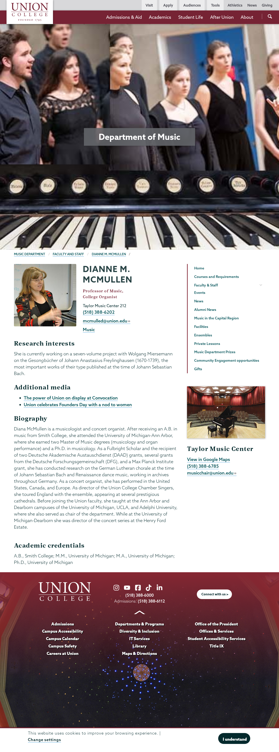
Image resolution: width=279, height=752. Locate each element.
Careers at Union (62, 653)
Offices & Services (216, 631)
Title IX (216, 646)
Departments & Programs (139, 624)
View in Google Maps (208, 459)
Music (89, 329)
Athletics (235, 5)
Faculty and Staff (68, 254)
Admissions (62, 624)
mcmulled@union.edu (105, 321)
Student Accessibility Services (216, 638)
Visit (149, 5)
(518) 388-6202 (99, 312)
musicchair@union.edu (210, 473)
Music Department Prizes (214, 352)
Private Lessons (207, 343)
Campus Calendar (62, 638)
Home (199, 268)
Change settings (44, 739)
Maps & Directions (139, 653)
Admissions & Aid (124, 17)
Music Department (29, 254)
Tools (215, 5)
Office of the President (216, 624)
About (247, 17)
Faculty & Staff (206, 285)
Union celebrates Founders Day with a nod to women (78, 404)
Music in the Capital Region (216, 318)
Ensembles (203, 335)
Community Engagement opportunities (226, 360)
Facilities (201, 326)
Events (199, 292)
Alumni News (205, 309)
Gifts (198, 369)
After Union (222, 17)
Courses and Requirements (216, 276)
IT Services (139, 638)
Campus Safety (62, 646)
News (252, 5)
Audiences (192, 5)
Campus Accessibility (62, 631)
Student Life (190, 17)
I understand (235, 739)
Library (139, 646)
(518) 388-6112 (151, 601)
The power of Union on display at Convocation (71, 398)
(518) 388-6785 (203, 466)
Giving (267, 5)
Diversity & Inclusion (139, 631)
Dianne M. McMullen (109, 254)
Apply (168, 5)
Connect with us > (214, 594)
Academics (160, 17)
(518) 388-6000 (139, 595)
